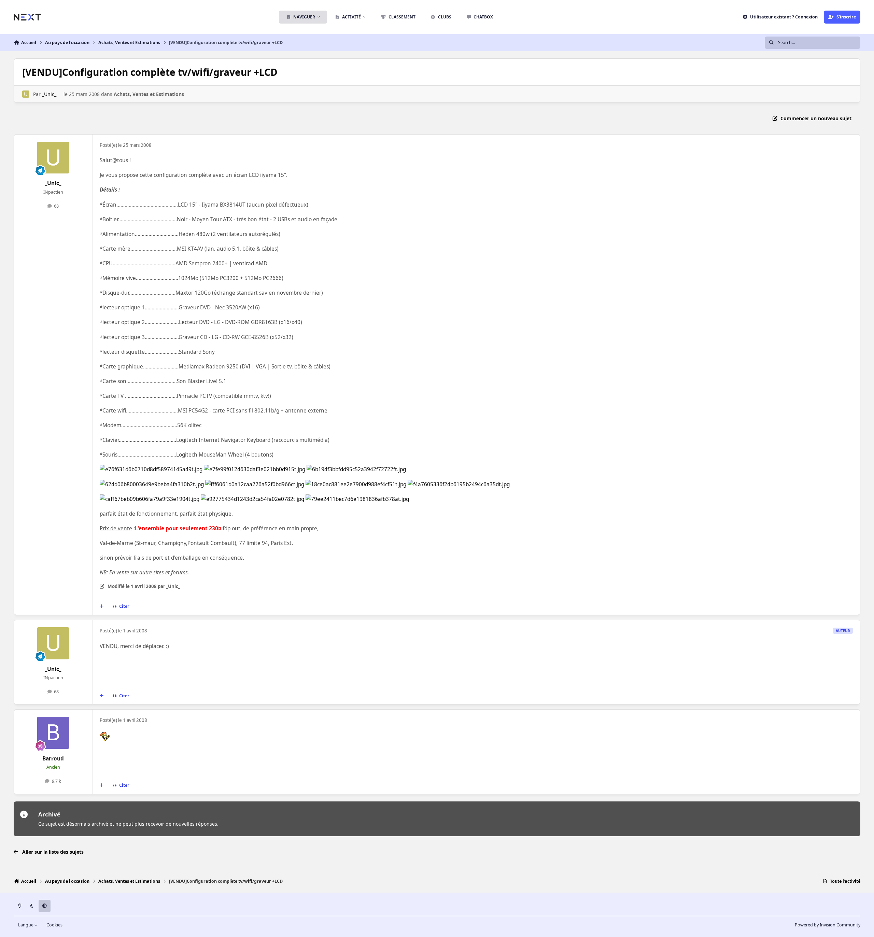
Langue (26, 925)
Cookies (54, 925)
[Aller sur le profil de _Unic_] (25, 94)
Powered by (827, 925)
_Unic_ (49, 94)
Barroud (53, 758)
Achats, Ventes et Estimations (149, 94)
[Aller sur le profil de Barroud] (53, 733)
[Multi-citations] (101, 606)
